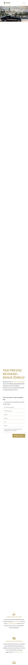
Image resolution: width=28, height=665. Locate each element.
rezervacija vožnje (17, 652)
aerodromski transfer (18, 382)
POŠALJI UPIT (19, 436)
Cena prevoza (16, 621)
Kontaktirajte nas (11, 623)
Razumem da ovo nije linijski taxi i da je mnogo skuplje (13, 403)
